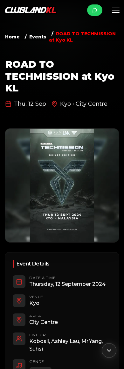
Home (12, 37)
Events (37, 37)
